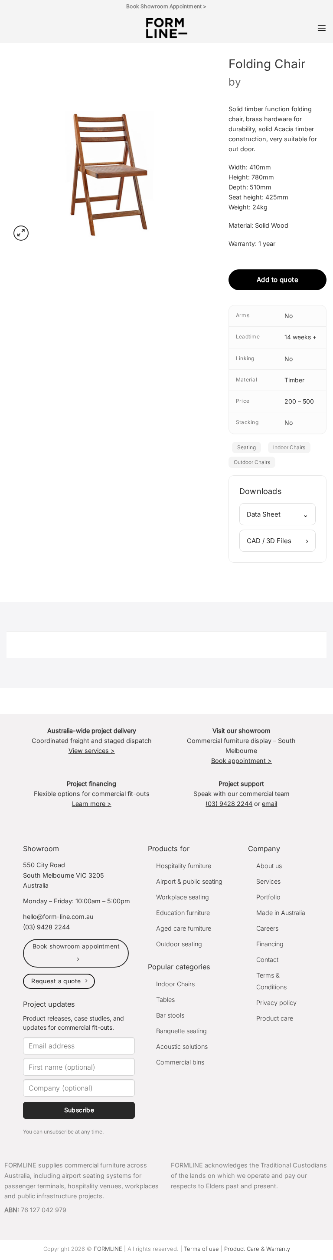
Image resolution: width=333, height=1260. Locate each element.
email (269, 803)
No (288, 315)
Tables (165, 999)
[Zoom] (21, 233)
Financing (270, 944)
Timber (294, 380)
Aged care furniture (183, 928)
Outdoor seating (179, 944)
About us (269, 865)
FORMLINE (108, 1248)
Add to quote (277, 279)
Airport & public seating (189, 881)
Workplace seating (182, 897)
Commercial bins (180, 1062)
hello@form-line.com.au (58, 916)
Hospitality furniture (183, 865)
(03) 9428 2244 (229, 803)
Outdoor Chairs (252, 462)
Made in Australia (280, 912)
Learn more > (91, 803)
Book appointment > (241, 760)
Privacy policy (276, 1002)
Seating (246, 447)
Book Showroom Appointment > (166, 6)
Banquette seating (181, 1031)
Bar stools (170, 1015)
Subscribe (79, 1110)
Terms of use (201, 1248)
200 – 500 (299, 401)
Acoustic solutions (182, 1046)
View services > (92, 750)
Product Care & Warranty (257, 1248)
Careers (267, 928)
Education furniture (183, 912)
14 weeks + (300, 337)
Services (268, 881)
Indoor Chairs (289, 447)
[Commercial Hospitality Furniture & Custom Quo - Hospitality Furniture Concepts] (167, 28)
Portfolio (268, 897)
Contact (267, 959)
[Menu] (321, 28)
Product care (274, 1018)
